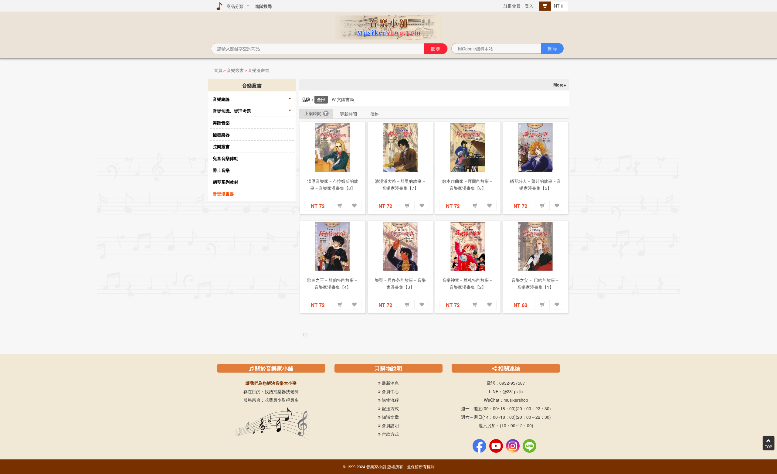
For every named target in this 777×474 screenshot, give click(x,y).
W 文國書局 (343, 99)
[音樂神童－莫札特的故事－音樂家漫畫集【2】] (467, 246)
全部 (321, 99)
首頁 (218, 70)
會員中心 (390, 391)
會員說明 (390, 425)
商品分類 (233, 6)
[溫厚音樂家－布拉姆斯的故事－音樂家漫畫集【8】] (332, 147)
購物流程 (390, 400)
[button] (340, 206)
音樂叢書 (235, 70)
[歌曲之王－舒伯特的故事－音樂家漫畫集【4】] (332, 246)
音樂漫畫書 (258, 70)
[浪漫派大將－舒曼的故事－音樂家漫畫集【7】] (400, 147)
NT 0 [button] (559, 6)
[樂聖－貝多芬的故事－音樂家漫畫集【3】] (400, 246)
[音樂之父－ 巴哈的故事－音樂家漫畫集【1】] (535, 246)
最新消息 (390, 383)
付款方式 (390, 434)
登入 (529, 6)
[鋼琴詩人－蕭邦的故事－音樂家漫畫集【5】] (535, 147)
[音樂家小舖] (388, 27)
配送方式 (390, 408)
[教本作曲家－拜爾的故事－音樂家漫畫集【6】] (467, 147)
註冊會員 (512, 6)
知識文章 (390, 417)
